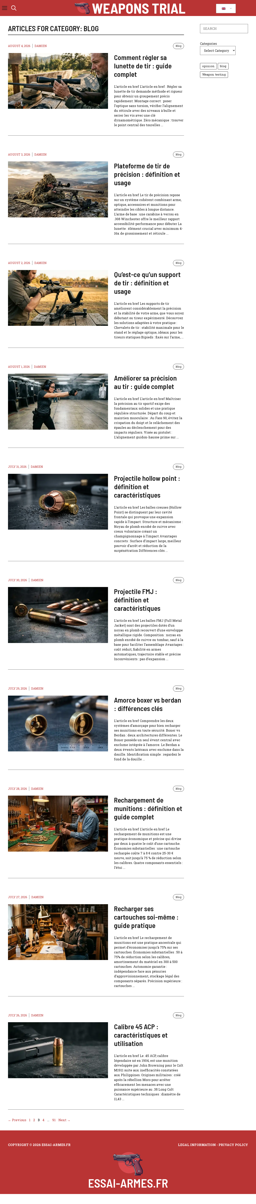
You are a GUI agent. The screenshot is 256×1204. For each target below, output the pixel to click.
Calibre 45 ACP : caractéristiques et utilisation (141, 1034)
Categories (208, 43)
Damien (41, 46)
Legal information (197, 1145)
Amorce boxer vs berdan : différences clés (147, 704)
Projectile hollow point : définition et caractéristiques (147, 486)
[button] (13, 8)
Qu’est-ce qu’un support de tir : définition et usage (147, 282)
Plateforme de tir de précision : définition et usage (147, 174)
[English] (225, 8)
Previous (17, 1120)
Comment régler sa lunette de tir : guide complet (143, 65)
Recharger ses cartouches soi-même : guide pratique (146, 916)
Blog (178, 46)
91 (54, 1120)
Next (64, 1120)
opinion (208, 66)
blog (223, 66)
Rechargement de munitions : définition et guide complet (148, 808)
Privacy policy (233, 1145)
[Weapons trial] (82, 8)
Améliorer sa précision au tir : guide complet (145, 382)
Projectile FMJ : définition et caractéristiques (137, 599)
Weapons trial (138, 8)
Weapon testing (214, 74)
